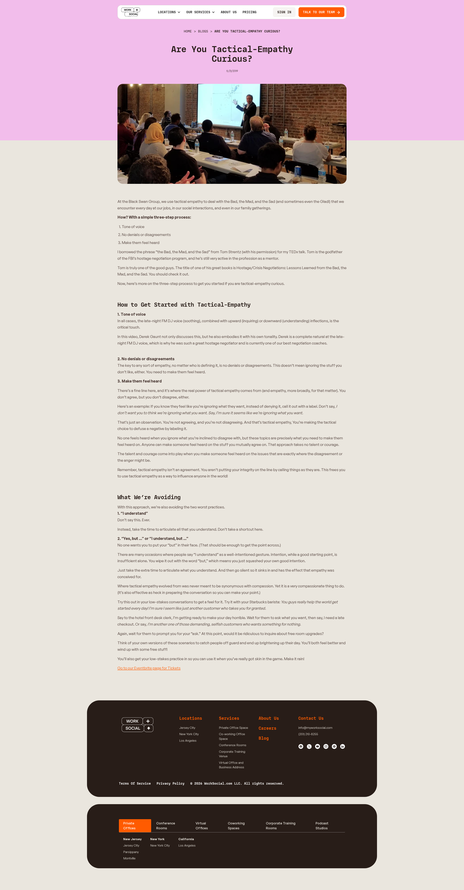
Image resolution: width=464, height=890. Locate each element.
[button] (169, 12)
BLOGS (203, 31)
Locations (190, 718)
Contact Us (311, 718)
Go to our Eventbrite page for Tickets (149, 668)
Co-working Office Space (232, 736)
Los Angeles (187, 740)
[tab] (135, 825)
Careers (267, 728)
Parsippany (131, 852)
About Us (229, 12)
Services (229, 718)
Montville (129, 858)
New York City (189, 734)
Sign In (284, 12)
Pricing (249, 12)
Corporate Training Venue (232, 754)
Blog (264, 738)
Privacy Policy (171, 783)
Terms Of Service (135, 783)
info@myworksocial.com (315, 728)
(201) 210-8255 (308, 734)
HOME (188, 31)
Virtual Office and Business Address (231, 765)
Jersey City (187, 728)
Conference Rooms (232, 745)
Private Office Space (233, 728)
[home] (130, 12)
